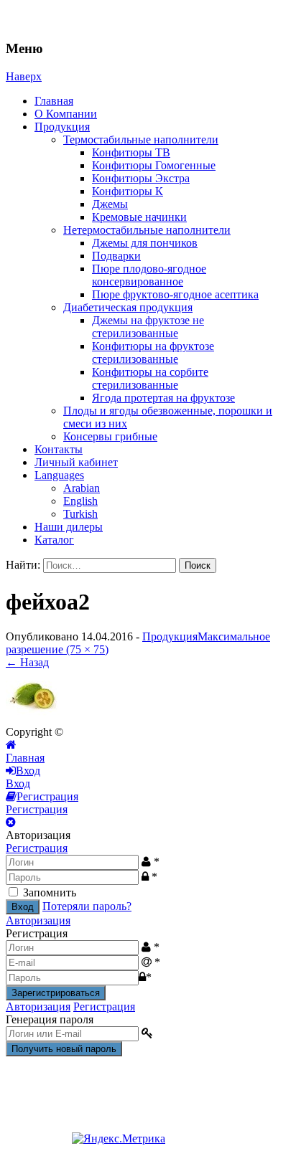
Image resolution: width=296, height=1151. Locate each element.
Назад (27, 662)
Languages (59, 475)
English (80, 501)
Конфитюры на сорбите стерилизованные (150, 378)
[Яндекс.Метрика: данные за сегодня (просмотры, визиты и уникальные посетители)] (118, 1138)
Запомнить (49, 892)
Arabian (81, 488)
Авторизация (38, 920)
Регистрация (37, 848)
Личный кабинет (76, 462)
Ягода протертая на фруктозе (163, 398)
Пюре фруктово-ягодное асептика (175, 294)
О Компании (65, 114)
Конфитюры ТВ (131, 152)
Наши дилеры (68, 527)
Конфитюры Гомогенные (154, 165)
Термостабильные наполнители (140, 139)
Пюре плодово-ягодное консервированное (149, 275)
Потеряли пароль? (86, 906)
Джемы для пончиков (145, 243)
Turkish (80, 514)
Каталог (54, 540)
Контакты (58, 449)
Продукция (62, 126)
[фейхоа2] (33, 719)
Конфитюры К (127, 191)
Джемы (110, 204)
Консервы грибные (110, 436)
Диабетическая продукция (128, 307)
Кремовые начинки (139, 217)
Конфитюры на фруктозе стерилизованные (153, 352)
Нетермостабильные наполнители (147, 230)
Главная (53, 101)
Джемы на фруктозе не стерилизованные (148, 326)
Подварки (116, 256)
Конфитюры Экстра (141, 178)
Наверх (24, 76)
